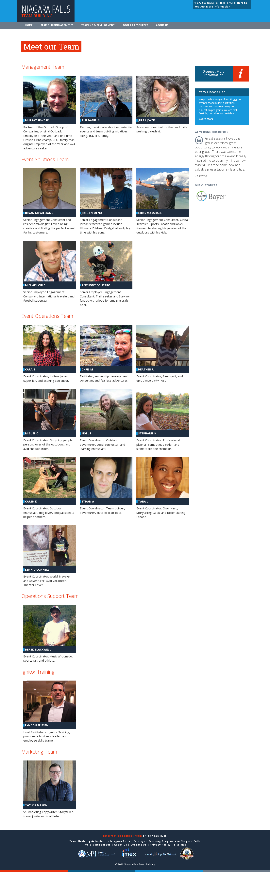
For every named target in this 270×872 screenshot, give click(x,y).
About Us (162, 25)
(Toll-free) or (212, 3)
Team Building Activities (57, 25)
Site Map (180, 844)
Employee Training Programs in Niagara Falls (167, 841)
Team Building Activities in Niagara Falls (99, 841)
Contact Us (138, 844)
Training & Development (98, 25)
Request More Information (214, 73)
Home (29, 25)
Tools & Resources (135, 25)
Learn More (206, 119)
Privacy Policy (160, 844)
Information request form (123, 835)
